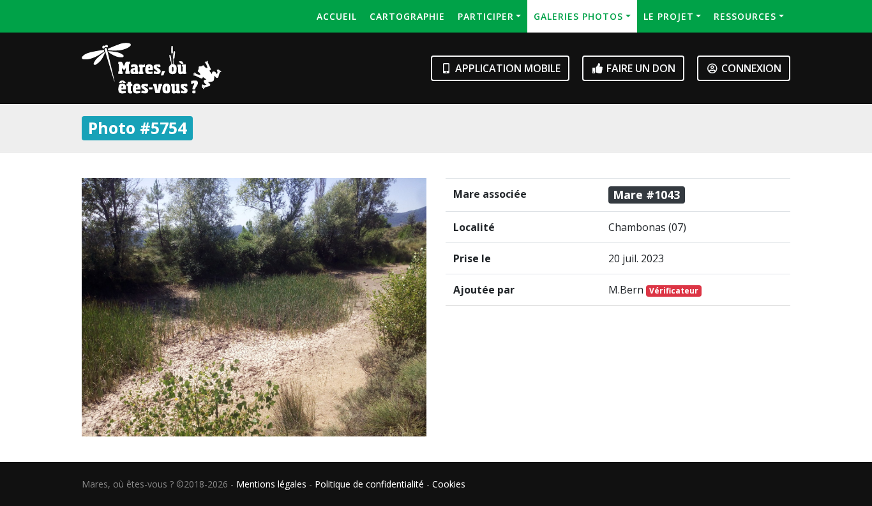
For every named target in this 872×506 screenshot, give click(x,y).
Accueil (337, 16)
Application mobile (506, 68)
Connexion (750, 68)
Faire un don (639, 68)
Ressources (745, 16)
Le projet (668, 16)
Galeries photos (578, 16)
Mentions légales (271, 484)
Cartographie (407, 16)
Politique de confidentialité (369, 484)
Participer (486, 16)
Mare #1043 (646, 194)
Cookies (448, 484)
